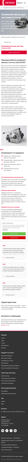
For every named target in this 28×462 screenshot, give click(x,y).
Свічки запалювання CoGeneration (9, 368)
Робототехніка (4, 363)
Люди (2, 340)
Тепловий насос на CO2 (7, 360)
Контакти (3, 348)
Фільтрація (16, 447)
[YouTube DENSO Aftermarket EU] (2, 430)
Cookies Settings (14, 237)
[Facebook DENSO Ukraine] (11, 430)
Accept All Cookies (14, 233)
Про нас (3, 338)
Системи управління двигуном (9, 445)
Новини (3, 401)
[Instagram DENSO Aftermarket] (15, 430)
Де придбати (4, 391)
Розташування (5, 345)
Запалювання (16, 438)
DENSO (8, 2)
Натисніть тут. (5, 325)
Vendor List (5, 229)
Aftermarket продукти (6, 355)
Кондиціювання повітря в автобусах (10, 365)
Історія (3, 343)
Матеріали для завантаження (8, 393)
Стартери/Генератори (6, 447)
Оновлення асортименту (7, 383)
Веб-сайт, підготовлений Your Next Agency (11, 459)
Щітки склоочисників (6, 449)
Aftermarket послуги (6, 358)
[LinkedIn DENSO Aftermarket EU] (6, 430)
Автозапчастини (5, 376)
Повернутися (7, 42)
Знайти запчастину (14, 52)
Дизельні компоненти (6, 438)
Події (2, 404)
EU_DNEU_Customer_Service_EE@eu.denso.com (13, 411)
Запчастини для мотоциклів (8, 378)
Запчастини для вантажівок (8, 380)
